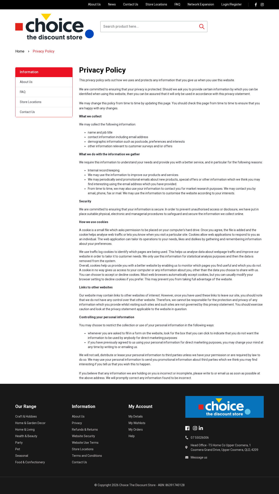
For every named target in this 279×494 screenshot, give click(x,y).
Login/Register (231, 4)
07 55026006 (200, 437)
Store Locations (156, 4)
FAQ (177, 4)
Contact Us (130, 4)
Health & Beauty (26, 436)
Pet (17, 449)
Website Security (83, 436)
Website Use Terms (85, 442)
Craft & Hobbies (26, 416)
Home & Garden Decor (30, 423)
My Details (136, 416)
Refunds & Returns (85, 429)
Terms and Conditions (87, 455)
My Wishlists (137, 423)
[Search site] (202, 26)
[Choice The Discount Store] (54, 26)
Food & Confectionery (30, 462)
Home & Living (25, 429)
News (112, 4)
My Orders (136, 429)
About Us (94, 4)
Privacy (77, 423)
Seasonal (21, 455)
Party (19, 442)
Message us (199, 457)
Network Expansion (201, 4)
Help (132, 436)
